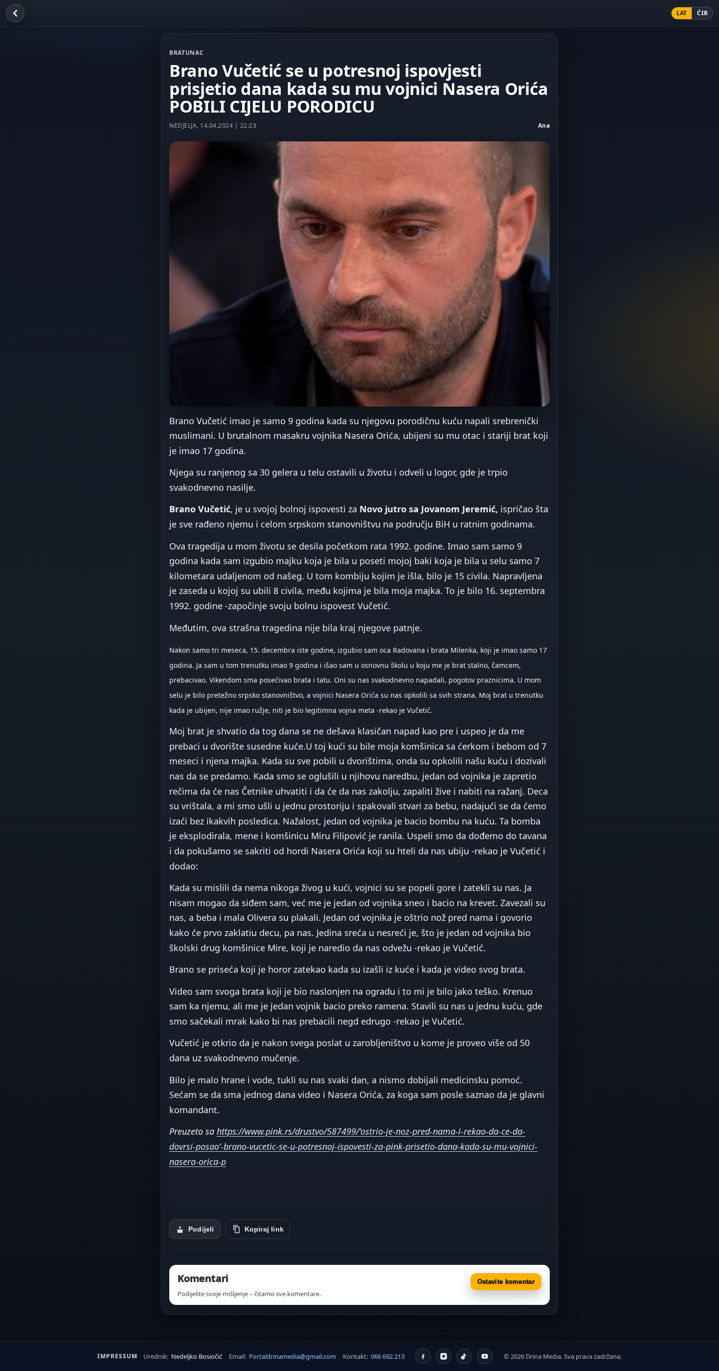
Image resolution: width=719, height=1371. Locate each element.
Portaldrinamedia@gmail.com (292, 1356)
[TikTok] (464, 1356)
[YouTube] (485, 1356)
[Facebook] (423, 1356)
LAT (681, 13)
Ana (544, 125)
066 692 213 (387, 1356)
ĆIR (702, 13)
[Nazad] (15, 13)
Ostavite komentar (506, 1281)
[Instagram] (443, 1356)
